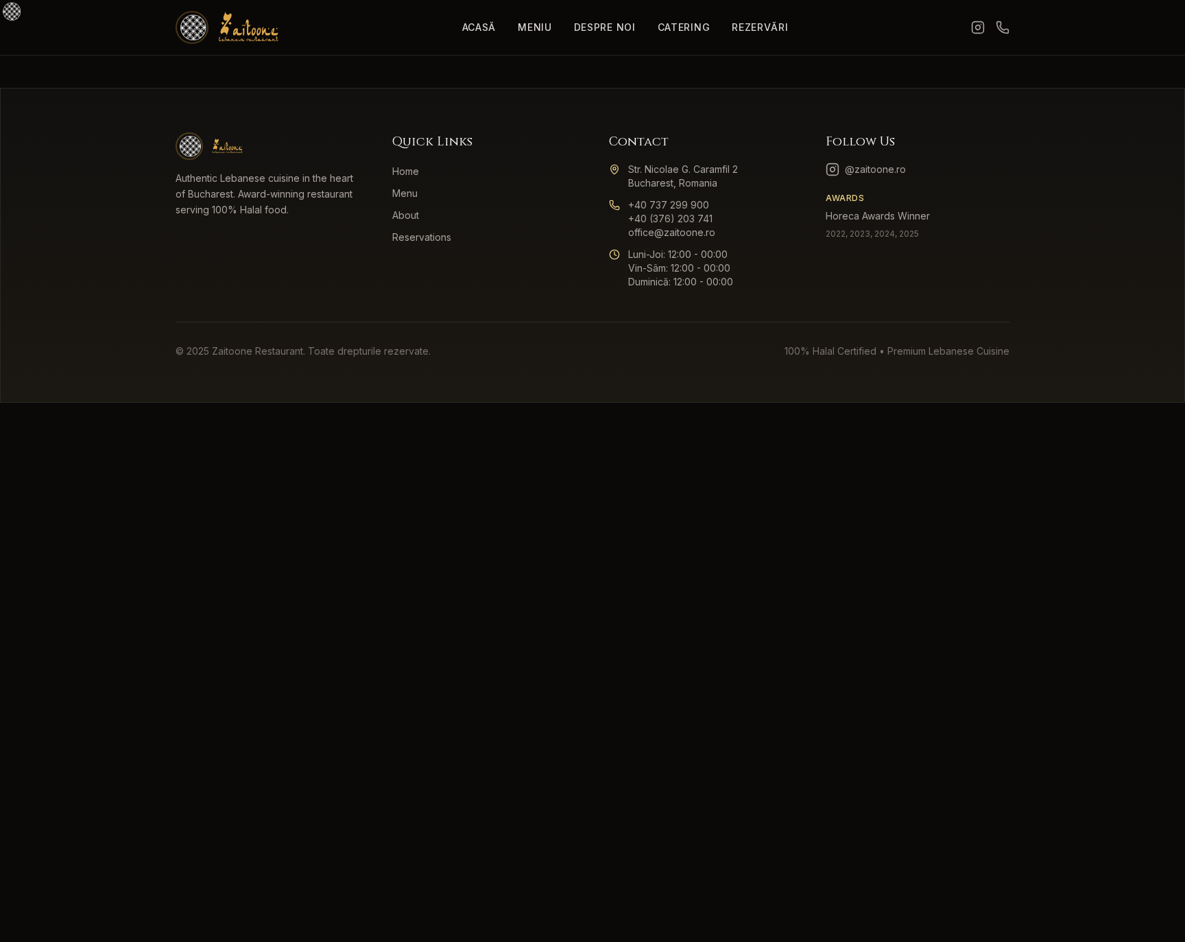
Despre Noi (605, 27)
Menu (405, 193)
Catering (684, 27)
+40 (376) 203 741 (670, 218)
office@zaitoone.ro (671, 232)
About (405, 215)
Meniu (535, 27)
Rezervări (760, 27)
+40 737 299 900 (668, 205)
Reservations (421, 237)
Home (405, 171)
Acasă (479, 27)
